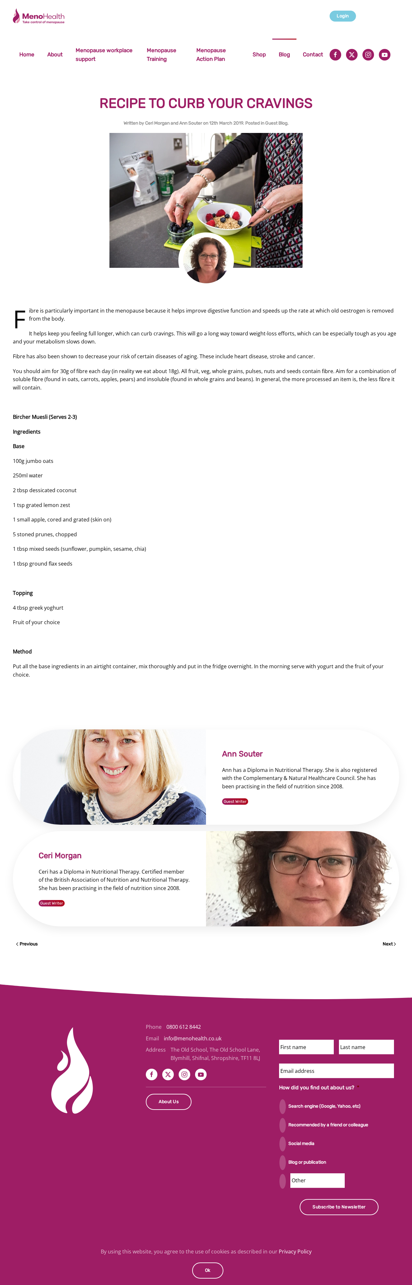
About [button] (55, 54)
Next (388, 944)
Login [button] (343, 16)
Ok (208, 1270)
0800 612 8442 (183, 1026)
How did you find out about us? (319, 1087)
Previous (29, 944)
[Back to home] (39, 16)
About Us (169, 1101)
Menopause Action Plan (211, 54)
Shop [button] (259, 54)
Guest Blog (276, 123)
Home (26, 54)
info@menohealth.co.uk (192, 1038)
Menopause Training (161, 54)
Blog (284, 54)
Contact (313, 54)
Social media (301, 1143)
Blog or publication (307, 1162)
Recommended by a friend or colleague (328, 1125)
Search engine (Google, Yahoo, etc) (324, 1106)
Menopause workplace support (104, 54)
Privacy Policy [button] (295, 1251)
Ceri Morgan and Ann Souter (173, 123)
